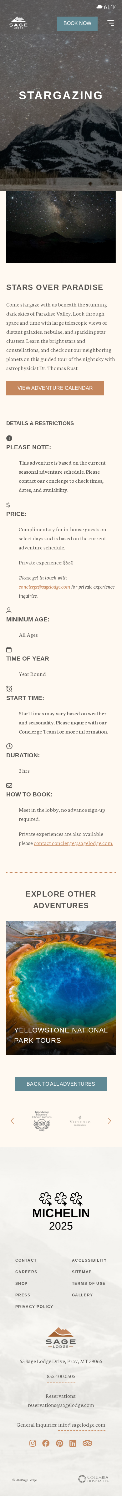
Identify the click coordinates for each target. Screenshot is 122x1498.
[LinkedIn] (72, 1443)
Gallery (82, 1295)
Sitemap (82, 1272)
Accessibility (89, 1260)
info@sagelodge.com (81, 1424)
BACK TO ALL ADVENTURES (61, 1084)
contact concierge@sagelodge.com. (73, 842)
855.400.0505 (61, 1375)
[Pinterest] (59, 1443)
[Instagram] (32, 1443)
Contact (26, 1260)
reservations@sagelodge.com (61, 1404)
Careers (26, 1272)
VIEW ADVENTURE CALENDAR (55, 388)
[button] (110, 23)
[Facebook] (46, 1443)
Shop (21, 1283)
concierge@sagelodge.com (44, 586)
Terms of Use (89, 1283)
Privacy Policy (34, 1307)
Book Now (77, 23)
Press (23, 1295)
